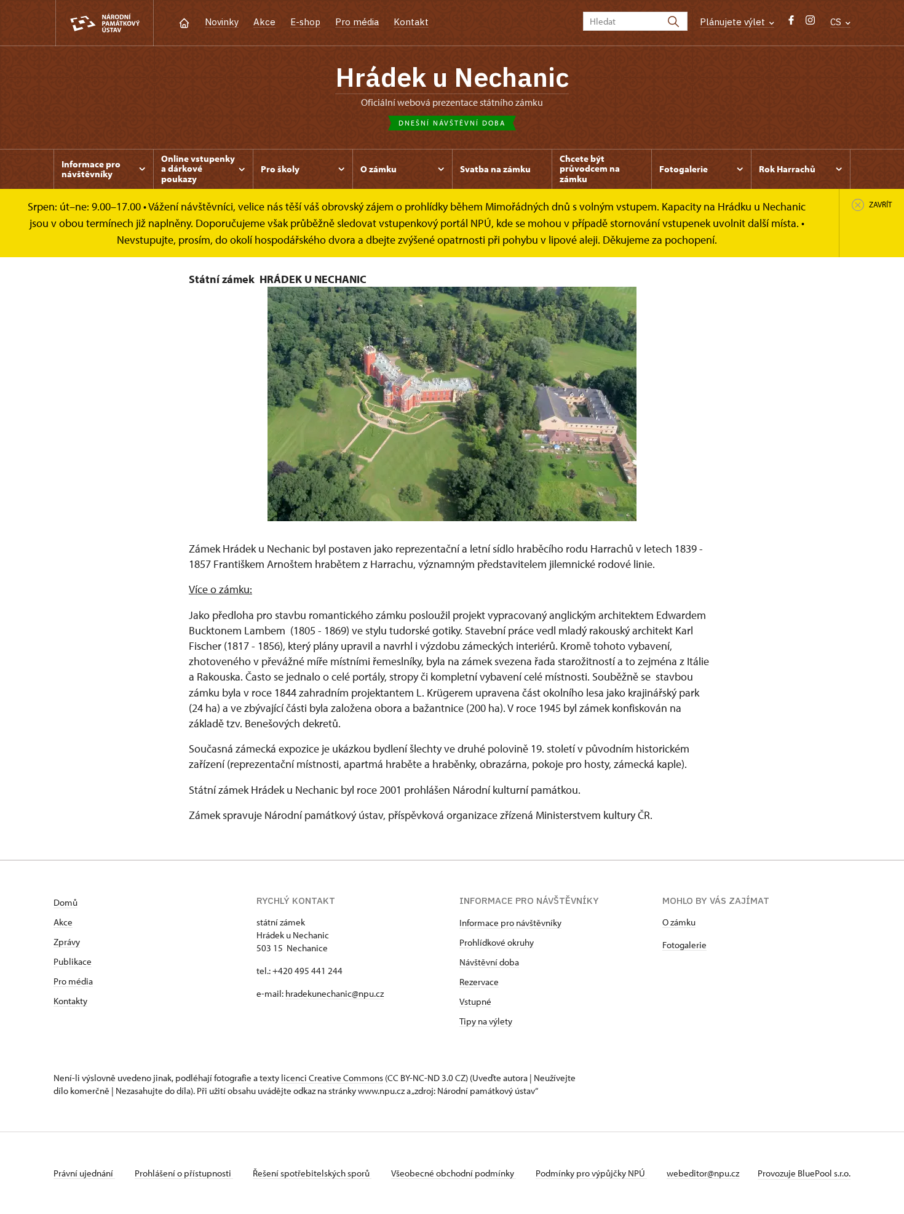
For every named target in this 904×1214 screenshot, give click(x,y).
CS (837, 22)
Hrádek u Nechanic (452, 77)
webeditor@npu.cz (703, 1173)
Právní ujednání (84, 1173)
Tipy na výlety (485, 1021)
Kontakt (411, 22)
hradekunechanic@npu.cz (334, 993)
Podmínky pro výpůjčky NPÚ (591, 1173)
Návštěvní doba (489, 962)
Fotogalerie (684, 945)
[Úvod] (184, 22)
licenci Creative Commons (332, 1078)
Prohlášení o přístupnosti (184, 1173)
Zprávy (67, 942)
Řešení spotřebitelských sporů (312, 1173)
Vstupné (475, 1001)
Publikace (73, 961)
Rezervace (479, 982)
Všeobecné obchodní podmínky (453, 1173)
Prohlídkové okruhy (496, 942)
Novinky (222, 22)
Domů (65, 902)
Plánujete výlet (733, 22)
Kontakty (70, 1001)
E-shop (305, 22)
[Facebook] (791, 23)
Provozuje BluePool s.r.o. (804, 1173)
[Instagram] (810, 23)
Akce (264, 22)
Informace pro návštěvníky (510, 922)
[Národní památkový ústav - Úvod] (104, 23)
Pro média (357, 22)
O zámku (679, 922)
